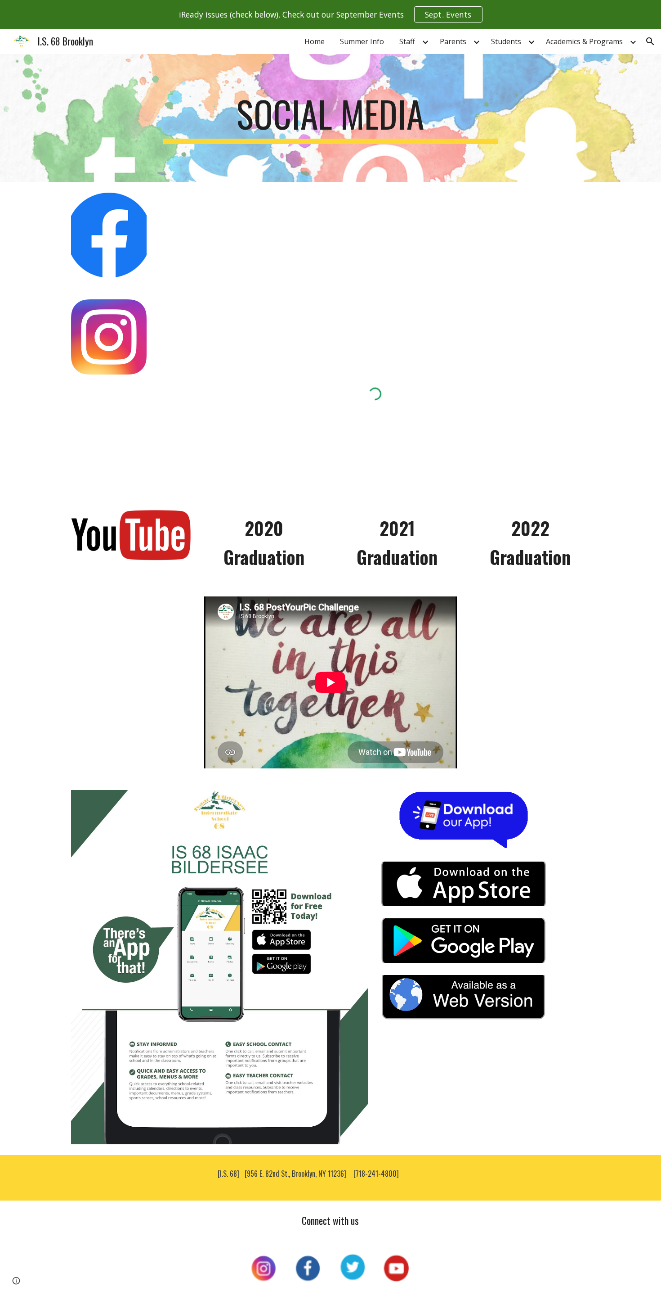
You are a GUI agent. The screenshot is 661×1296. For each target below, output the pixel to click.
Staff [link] (407, 41)
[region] (330, 14)
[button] (650, 41)
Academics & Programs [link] (584, 41)
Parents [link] (453, 41)
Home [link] (314, 41)
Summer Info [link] (362, 41)
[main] (330, 118)
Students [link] (506, 41)
